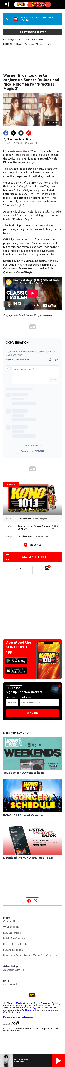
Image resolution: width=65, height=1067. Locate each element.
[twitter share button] (13, 133)
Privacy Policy (27, 1007)
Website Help (10, 984)
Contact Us (9, 921)
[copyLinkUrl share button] (28, 133)
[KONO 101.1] (32, 4)
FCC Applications (13, 949)
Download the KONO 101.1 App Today (28, 857)
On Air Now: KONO (32, 509)
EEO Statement (12, 932)
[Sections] (6, 4)
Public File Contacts (14, 938)
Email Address (27, 697)
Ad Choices (27, 1010)
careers (52, 1010)
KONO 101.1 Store (12, 44)
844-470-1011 (34, 557)
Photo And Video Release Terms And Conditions (31, 955)
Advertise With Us (33, 44)
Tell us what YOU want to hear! (23, 772)
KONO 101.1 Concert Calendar (23, 815)
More (48, 44)
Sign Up (32, 713)
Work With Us (11, 927)
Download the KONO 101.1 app (18, 647)
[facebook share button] (5, 133)
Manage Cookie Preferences (18, 1017)
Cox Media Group (20, 1003)
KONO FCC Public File (15, 944)
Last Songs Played (12, 39)
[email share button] (21, 133)
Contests (38, 39)
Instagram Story (19, 151)
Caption (53, 122)
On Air (28, 39)
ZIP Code (10, 697)
